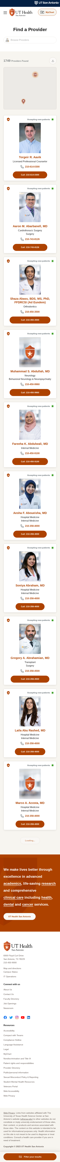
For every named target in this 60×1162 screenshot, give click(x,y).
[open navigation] (5, 13)
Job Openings (9, 1003)
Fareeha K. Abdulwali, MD (30, 443)
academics (12, 883)
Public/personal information (16, 1072)
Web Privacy (9, 1096)
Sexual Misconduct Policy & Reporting (20, 1077)
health (46, 897)
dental (8, 904)
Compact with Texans (13, 1035)
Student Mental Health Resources (19, 1082)
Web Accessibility (11, 1091)
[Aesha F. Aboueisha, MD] (30, 494)
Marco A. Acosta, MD (30, 802)
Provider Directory (11, 1068)
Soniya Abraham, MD (30, 585)
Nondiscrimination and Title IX (17, 1058)
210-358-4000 (32, 526)
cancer (27, 904)
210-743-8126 (32, 239)
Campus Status (10, 972)
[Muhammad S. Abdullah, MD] (30, 352)
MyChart (7, 1054)
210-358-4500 (32, 671)
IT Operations (9, 976)
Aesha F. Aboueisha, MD (30, 513)
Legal (6, 1049)
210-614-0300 (32, 166)
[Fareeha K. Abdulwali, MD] (30, 425)
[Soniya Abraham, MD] (30, 566)
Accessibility (9, 1031)
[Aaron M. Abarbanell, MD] (30, 207)
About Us (7, 989)
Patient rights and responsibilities (18, 1063)
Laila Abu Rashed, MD (30, 730)
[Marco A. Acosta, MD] (30, 784)
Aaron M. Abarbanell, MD (30, 226)
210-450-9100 (32, 453)
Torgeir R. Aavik (30, 157)
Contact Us (8, 994)
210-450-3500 (32, 312)
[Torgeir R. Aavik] (30, 138)
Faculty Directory (11, 999)
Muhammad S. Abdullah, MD (30, 371)
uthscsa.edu (26, 1119)
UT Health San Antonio (19, 916)
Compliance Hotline (12, 1040)
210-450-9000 (10, 962)
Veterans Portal (10, 1086)
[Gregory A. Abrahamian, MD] (30, 639)
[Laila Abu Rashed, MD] (30, 711)
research (49, 883)
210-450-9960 (32, 384)
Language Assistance (13, 1044)
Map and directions (12, 968)
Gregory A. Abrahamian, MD (30, 658)
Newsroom (8, 1008)
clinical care (13, 897)
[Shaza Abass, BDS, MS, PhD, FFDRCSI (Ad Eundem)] (30, 280)
